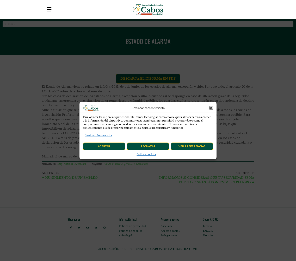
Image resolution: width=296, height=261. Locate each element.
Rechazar (148, 146)
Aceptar (104, 146)
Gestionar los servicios (98, 135)
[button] (211, 108)
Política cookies (146, 154)
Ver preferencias (191, 146)
